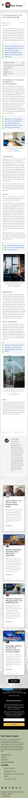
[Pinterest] (12, 787)
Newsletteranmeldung (14, 695)
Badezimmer (7, 71)
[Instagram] (9, 787)
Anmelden (14, 724)
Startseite (16, 689)
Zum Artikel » (9, 525)
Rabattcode (5, 25)
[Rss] (16, 787)
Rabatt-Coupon (6, 739)
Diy (10, 432)
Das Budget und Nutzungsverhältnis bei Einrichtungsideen (14, 66)
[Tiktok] (19, 787)
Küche (6, 70)
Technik (4, 433)
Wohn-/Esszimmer (8, 73)
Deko (5, 75)
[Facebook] (2, 787)
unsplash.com (16, 151)
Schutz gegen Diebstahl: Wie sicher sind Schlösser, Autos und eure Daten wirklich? (14, 649)
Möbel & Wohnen (6, 24)
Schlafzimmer (7, 68)
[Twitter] (5, 787)
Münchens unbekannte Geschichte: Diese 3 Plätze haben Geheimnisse (13, 552)
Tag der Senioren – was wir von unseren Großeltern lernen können (13, 503)
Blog (20, 689)
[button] (3, 5)
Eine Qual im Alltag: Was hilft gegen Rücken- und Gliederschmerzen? (14, 601)
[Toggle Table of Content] (22, 63)
